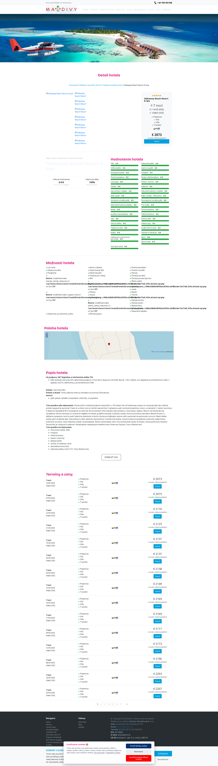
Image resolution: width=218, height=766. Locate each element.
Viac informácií (99, 753)
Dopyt (151, 10)
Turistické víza (51, 732)
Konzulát (120, 10)
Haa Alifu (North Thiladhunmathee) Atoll (105, 85)
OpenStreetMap (159, 352)
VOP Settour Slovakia (54, 740)
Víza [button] (129, 10)
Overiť (156, 141)
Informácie (82, 722)
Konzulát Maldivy (52, 729)
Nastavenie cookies (113, 753)
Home (85, 10)
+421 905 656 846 (164, 2)
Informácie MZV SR (53, 735)
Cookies (49, 745)
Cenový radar (51, 727)
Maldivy (82, 85)
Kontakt (167, 10)
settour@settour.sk (125, 727)
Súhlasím (163, 753)
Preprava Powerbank (53, 737)
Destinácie (73, 85)
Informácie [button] (139, 10)
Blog (158, 10)
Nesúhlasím (163, 759)
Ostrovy (94, 10)
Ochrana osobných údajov (55, 742)
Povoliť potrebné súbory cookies (138, 758)
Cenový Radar (107, 10)
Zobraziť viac (111, 457)
